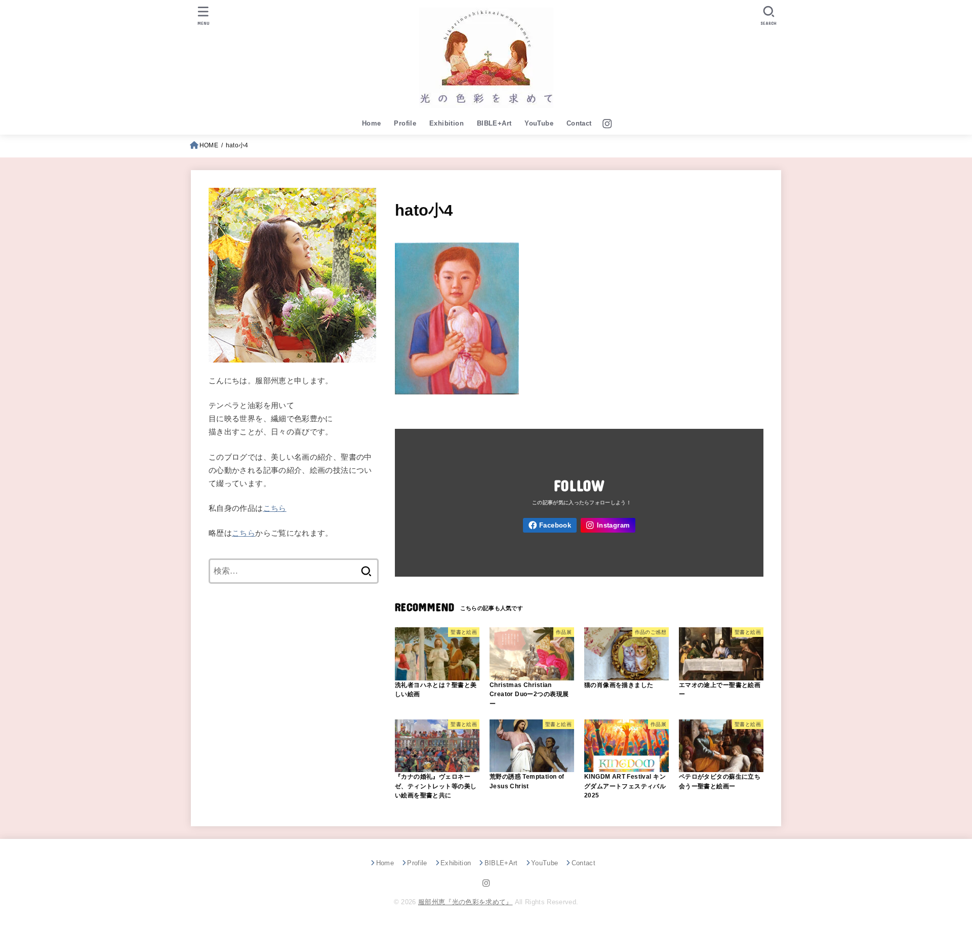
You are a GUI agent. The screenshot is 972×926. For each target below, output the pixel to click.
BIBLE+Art (494, 123)
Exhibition (446, 123)
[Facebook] (550, 525)
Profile (405, 123)
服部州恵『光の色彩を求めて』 (465, 902)
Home (371, 123)
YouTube (538, 123)
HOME (208, 145)
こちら (275, 508)
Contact (579, 123)
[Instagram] (607, 124)
